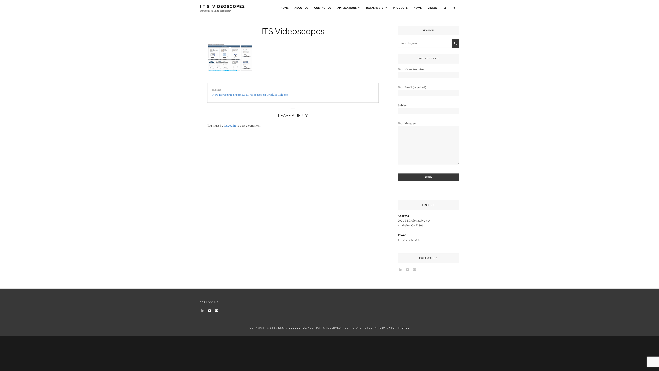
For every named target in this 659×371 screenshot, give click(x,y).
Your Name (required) (412, 69)
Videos (433, 7)
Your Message (407, 123)
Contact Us (323, 7)
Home (285, 7)
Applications (347, 7)
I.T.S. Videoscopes (222, 6)
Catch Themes (398, 328)
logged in (230, 126)
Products (400, 7)
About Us (301, 7)
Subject (403, 105)
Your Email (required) (412, 87)
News (418, 7)
